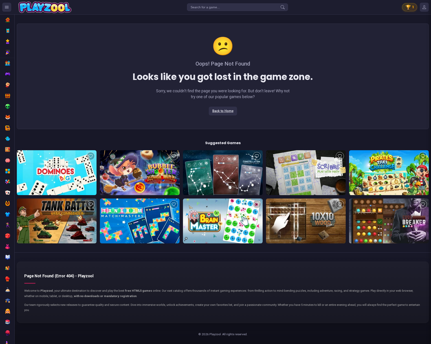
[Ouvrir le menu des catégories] (6, 7)
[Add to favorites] (91, 156)
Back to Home (222, 111)
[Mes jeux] (424, 7)
